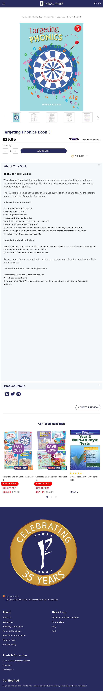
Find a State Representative (16, 661)
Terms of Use (9, 640)
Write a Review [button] (89, 407)
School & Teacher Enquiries (65, 617)
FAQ (54, 631)
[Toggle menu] (3, 3)
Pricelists (7, 665)
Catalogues (8, 670)
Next (98, 116)
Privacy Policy (9, 644)
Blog (54, 626)
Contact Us (8, 622)
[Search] (95, 4)
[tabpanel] (18, 462)
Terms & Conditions (12, 631)
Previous (4, 116)
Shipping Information (13, 626)
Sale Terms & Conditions (15, 635)
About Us (7, 617)
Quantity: (7, 145)
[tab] (47, 497)
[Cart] (99, 4)
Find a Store (58, 622)
